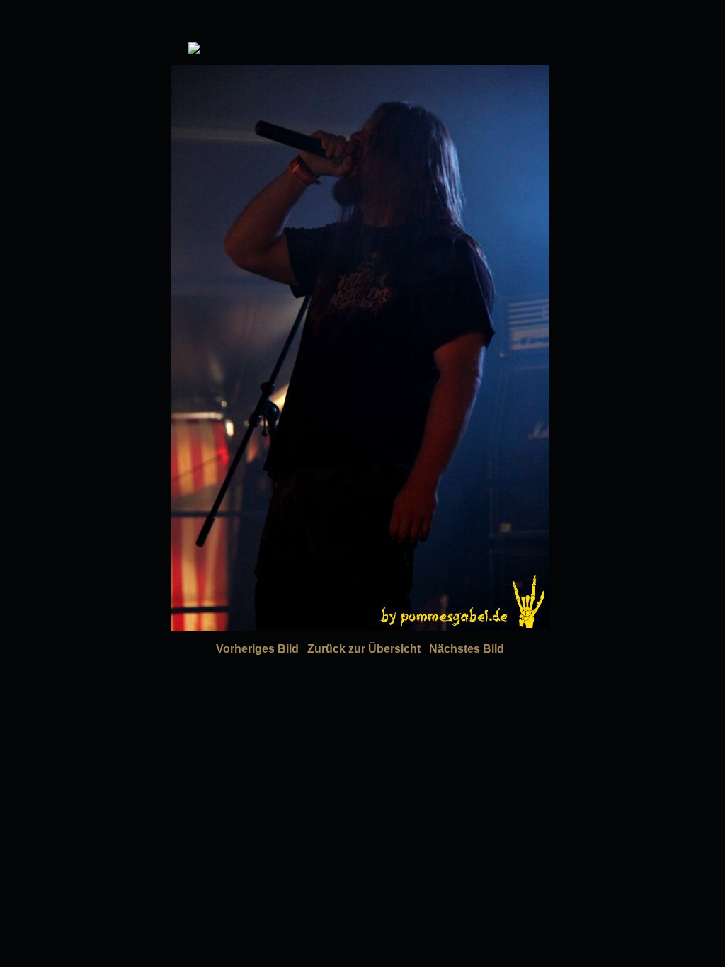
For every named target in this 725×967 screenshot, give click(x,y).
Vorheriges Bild (257, 649)
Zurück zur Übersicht (364, 649)
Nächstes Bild (466, 649)
